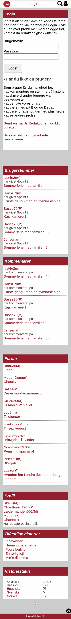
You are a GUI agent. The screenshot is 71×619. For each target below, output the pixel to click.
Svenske (13, 592)
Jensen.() (12, 239)
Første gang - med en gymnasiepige (32, 201)
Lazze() (11, 470)
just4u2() (12, 177)
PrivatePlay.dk (35, 616)
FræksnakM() (16, 424)
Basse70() (13, 208)
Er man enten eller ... (20, 405)
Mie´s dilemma (16, 558)
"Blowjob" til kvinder (19, 440)
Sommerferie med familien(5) (26, 232)
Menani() (11, 515)
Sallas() (11, 389)
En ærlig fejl (14, 553)
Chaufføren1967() (19, 507)
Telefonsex (12, 417)
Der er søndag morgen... (23, 393)
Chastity (10, 382)
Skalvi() (11, 503)
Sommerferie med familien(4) (26, 185)
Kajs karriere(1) (15, 216)
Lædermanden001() (21, 511)
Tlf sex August (15, 428)
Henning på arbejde (20, 545)
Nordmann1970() (18, 447)
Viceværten (14, 541)
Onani (8, 370)
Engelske (13, 588)
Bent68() (12, 366)
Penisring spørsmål (19, 451)
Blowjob (10, 463)
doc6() (10, 412)
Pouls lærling (15, 549)
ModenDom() (15, 377)
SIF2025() (13, 401)
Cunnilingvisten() (14, 435)
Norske (12, 596)
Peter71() (12, 459)
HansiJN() (13, 193)
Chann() (11, 520)
